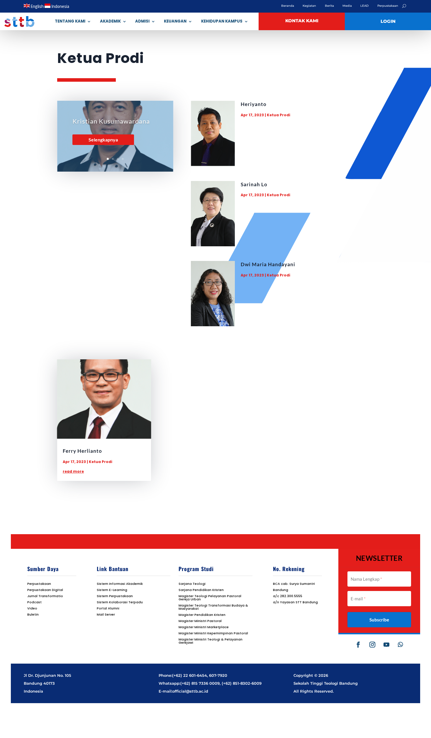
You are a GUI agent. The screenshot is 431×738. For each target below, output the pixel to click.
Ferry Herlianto (82, 451)
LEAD (364, 6)
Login (388, 21)
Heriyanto (254, 104)
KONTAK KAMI (301, 20)
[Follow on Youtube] (386, 644)
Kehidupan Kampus (221, 21)
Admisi (142, 21)
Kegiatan (309, 6)
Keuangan (175, 21)
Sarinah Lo (254, 184)
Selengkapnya (103, 139)
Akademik (110, 21)
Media (347, 6)
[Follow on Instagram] (372, 644)
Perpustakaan (387, 6)
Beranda (287, 6)
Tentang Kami (70, 21)
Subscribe (379, 619)
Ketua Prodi (278, 114)
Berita (329, 6)
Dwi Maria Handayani (268, 264)
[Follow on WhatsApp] (400, 644)
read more (73, 471)
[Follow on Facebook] (358, 644)
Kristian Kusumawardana (111, 121)
